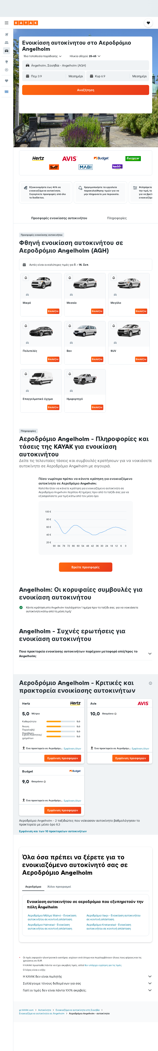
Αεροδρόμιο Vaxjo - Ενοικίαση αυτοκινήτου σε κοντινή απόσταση (113, 917)
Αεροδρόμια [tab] (33, 886)
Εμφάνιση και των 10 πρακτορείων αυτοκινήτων (53, 831)
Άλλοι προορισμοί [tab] (59, 886)
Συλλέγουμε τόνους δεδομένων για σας (52, 983)
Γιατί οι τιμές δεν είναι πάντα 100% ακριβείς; (54, 990)
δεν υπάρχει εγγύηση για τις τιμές (103, 965)
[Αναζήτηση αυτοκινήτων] (7, 51)
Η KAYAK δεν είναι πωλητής (42, 976)
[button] (6, 23)
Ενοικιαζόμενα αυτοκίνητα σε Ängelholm (41, 1013)
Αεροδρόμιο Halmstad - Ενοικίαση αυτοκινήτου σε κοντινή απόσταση (50, 926)
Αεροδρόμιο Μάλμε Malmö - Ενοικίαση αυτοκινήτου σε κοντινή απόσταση (52, 917)
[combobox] (43, 56)
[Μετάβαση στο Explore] (7, 62)
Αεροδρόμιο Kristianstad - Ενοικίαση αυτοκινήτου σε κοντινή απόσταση (109, 926)
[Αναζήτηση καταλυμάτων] (7, 43)
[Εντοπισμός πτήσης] (7, 70)
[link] (85, 567)
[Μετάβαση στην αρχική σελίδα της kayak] (26, 23)
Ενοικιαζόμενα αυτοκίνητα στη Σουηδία (78, 1010)
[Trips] (7, 81)
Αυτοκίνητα (44, 1010)
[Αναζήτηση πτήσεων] (7, 34)
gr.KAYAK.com (26, 1010)
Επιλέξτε (53, 311)
